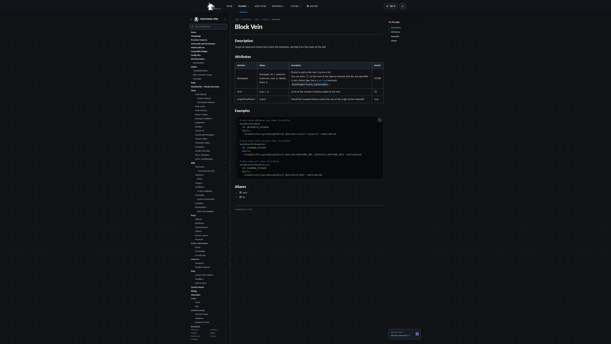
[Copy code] (379, 120)
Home (229, 6)
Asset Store (260, 6)
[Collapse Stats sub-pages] (225, 271)
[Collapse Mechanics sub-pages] (225, 167)
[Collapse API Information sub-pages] (225, 59)
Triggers (212, 333)
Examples (395, 37)
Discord (314, 6)
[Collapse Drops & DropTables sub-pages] (225, 243)
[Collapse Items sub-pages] (225, 215)
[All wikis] (191, 19)
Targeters (194, 333)
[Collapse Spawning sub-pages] (225, 259)
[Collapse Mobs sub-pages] (225, 91)
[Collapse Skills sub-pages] (225, 163)
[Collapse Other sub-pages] (225, 299)
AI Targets (194, 339)
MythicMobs (247, 20)
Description (396, 28)
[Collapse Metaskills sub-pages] (225, 195)
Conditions (214, 330)
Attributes (395, 32)
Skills (257, 20)
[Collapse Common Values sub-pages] (225, 310)
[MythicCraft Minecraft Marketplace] (214, 6)
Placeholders (195, 336)
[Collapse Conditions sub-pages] (225, 187)
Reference (195, 327)
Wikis (237, 20)
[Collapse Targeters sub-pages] (225, 175)
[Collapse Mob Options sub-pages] (225, 95)
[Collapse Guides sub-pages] (225, 67)
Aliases (394, 41)
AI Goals (213, 336)
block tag (321, 80)
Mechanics (195, 330)
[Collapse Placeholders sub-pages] (225, 207)
